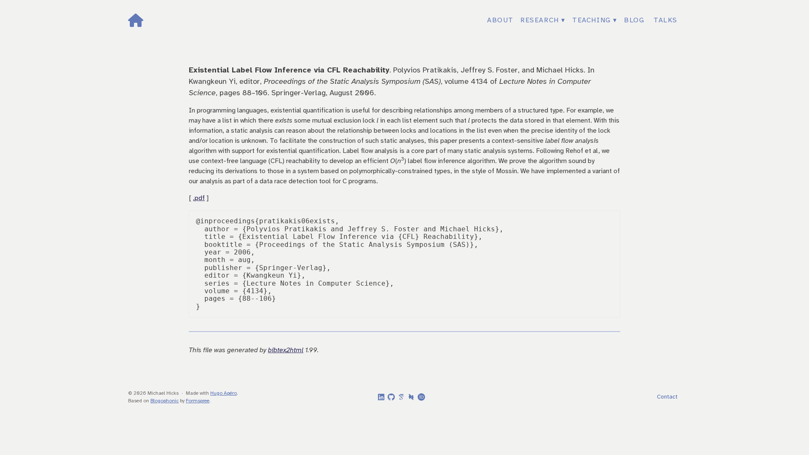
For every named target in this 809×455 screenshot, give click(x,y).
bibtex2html (285, 350)
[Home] (219, 20)
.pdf (199, 198)
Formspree (197, 401)
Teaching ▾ (594, 20)
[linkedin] (379, 397)
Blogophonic (164, 401)
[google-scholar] (399, 396)
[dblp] (410, 396)
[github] (389, 397)
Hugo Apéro (223, 393)
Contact (667, 397)
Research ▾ (542, 20)
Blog (634, 20)
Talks (666, 20)
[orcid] (420, 396)
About (500, 20)
